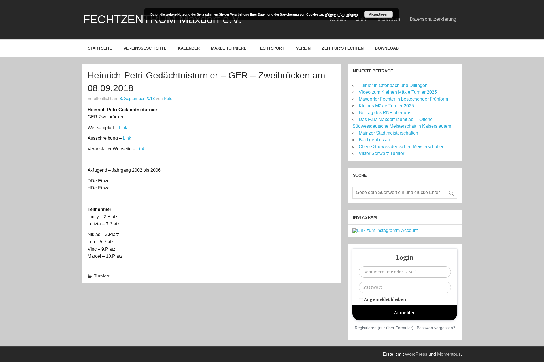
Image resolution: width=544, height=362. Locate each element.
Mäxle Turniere (228, 48)
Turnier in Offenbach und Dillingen (393, 85)
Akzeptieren (378, 14)
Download (387, 48)
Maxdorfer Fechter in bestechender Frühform (403, 99)
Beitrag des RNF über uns (385, 112)
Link (123, 127)
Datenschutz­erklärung (433, 19)
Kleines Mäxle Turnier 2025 (386, 105)
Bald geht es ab (374, 139)
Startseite (100, 48)
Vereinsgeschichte (145, 48)
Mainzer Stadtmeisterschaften (388, 133)
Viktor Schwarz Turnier (381, 153)
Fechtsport (271, 48)
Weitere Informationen (341, 14)
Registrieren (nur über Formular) (384, 327)
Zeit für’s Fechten (343, 48)
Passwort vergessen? (436, 327)
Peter (169, 98)
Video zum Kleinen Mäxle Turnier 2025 (398, 92)
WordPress (416, 354)
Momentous (449, 354)
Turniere (102, 276)
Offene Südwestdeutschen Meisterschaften (402, 146)
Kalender (189, 48)
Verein (303, 48)
